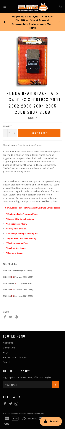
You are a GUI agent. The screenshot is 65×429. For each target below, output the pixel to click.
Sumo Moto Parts (18, 413)
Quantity (7, 126)
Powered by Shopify (35, 413)
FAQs (5, 352)
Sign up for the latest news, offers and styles (27, 377)
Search (6, 362)
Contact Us (9, 347)
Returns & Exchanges (15, 357)
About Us (8, 342)
